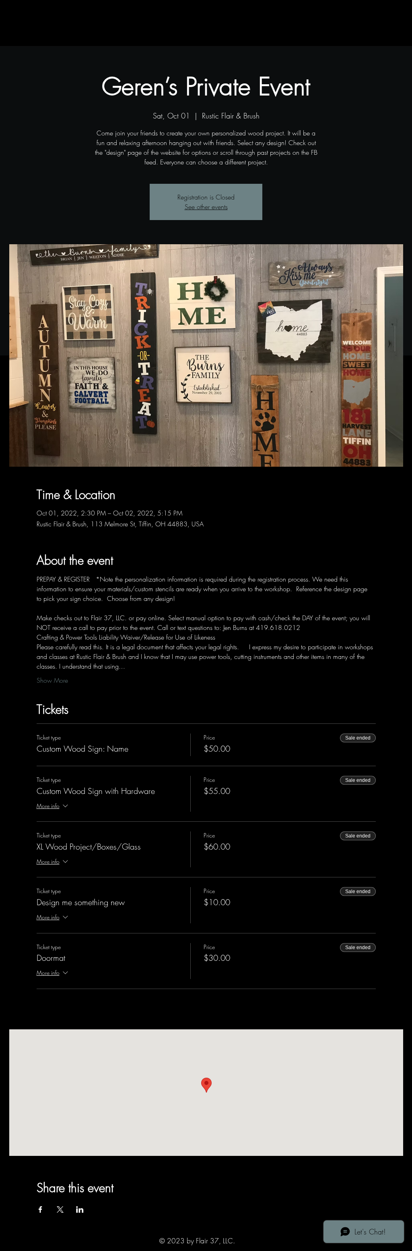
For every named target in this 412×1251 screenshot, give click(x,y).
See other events (206, 206)
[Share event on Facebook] (40, 1209)
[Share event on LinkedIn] (80, 1209)
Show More (52, 680)
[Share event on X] (60, 1209)
